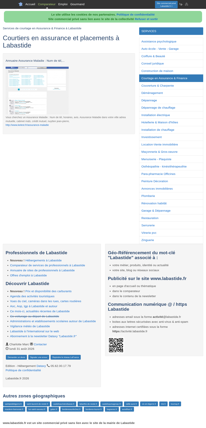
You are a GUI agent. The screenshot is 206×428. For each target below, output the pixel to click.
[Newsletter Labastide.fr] (181, 4)
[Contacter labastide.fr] (186, 4)
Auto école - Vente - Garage (160, 48)
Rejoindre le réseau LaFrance (65, 357)
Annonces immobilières (157, 188)
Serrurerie (148, 225)
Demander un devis (16, 357)
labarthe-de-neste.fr (88, 404)
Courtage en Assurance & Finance (164, 78)
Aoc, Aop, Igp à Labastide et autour (33, 306)
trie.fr (163, 404)
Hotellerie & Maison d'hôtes (159, 122)
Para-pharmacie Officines (158, 173)
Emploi (63, 4)
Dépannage (149, 100)
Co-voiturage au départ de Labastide (34, 316)
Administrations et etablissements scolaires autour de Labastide (53, 321)
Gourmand (77, 4)
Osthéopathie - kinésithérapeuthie (164, 166)
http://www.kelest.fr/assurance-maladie (27, 124)
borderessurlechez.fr (71, 409)
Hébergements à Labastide (43, 260)
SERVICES (148, 31)
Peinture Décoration (154, 181)
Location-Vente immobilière (159, 144)
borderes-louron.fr (94, 409)
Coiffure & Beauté (153, 56)
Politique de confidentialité (136, 14)
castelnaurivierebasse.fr (63, 404)
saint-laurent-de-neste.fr (37, 404)
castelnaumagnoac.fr (111, 404)
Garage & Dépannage (156, 210)
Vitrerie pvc (149, 232)
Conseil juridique (152, 63)
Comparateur (46, 4)
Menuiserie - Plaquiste (156, 159)
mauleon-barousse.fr (14, 409)
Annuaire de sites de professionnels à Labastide (42, 270)
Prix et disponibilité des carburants (48, 291)
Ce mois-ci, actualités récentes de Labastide (40, 311)
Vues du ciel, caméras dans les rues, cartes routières (45, 301)
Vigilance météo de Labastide (30, 326)
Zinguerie (147, 240)
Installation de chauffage (157, 129)
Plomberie (148, 195)
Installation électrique (155, 115)
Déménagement (152, 92)
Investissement (151, 137)
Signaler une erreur (38, 357)
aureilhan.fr (127, 409)
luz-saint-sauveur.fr (36, 409)
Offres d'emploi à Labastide (28, 275)
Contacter (40, 344)
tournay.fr (175, 404)
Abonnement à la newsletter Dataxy (43, 336)
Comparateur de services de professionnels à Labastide (47, 265)
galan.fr (53, 409)
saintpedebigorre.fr (13, 404)
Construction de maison (157, 70)
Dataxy (41, 365)
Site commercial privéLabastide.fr (166, 4)
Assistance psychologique (158, 41)
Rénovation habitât (154, 203)
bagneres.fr (112, 409)
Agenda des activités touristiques (32, 296)
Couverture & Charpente (157, 85)
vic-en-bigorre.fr (149, 404)
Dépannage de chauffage (158, 107)
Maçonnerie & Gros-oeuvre (159, 151)
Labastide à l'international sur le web (34, 331)
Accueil (30, 4)
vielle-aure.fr (131, 404)
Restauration (149, 218)
